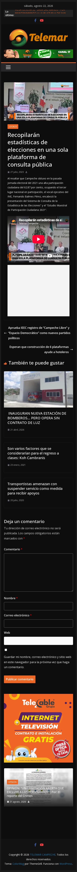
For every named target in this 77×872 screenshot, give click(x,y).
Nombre (11, 598)
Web (7, 633)
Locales (13, 126)
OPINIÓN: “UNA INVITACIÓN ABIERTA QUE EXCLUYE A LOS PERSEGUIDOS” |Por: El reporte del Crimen (35, 792)
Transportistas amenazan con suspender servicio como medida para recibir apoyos (35, 488)
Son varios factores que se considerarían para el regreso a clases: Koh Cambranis (33, 453)
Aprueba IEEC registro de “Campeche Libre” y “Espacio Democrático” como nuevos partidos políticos (39, 333)
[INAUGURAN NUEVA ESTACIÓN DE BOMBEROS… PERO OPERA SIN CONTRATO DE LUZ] (38, 374)
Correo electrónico (18, 615)
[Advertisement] (38, 290)
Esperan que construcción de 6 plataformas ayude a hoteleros (39, 349)
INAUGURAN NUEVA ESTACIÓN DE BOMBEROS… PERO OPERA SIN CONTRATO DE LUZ (37, 418)
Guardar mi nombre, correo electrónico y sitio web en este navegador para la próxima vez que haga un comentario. (37, 662)
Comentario (13, 549)
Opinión (12, 782)
